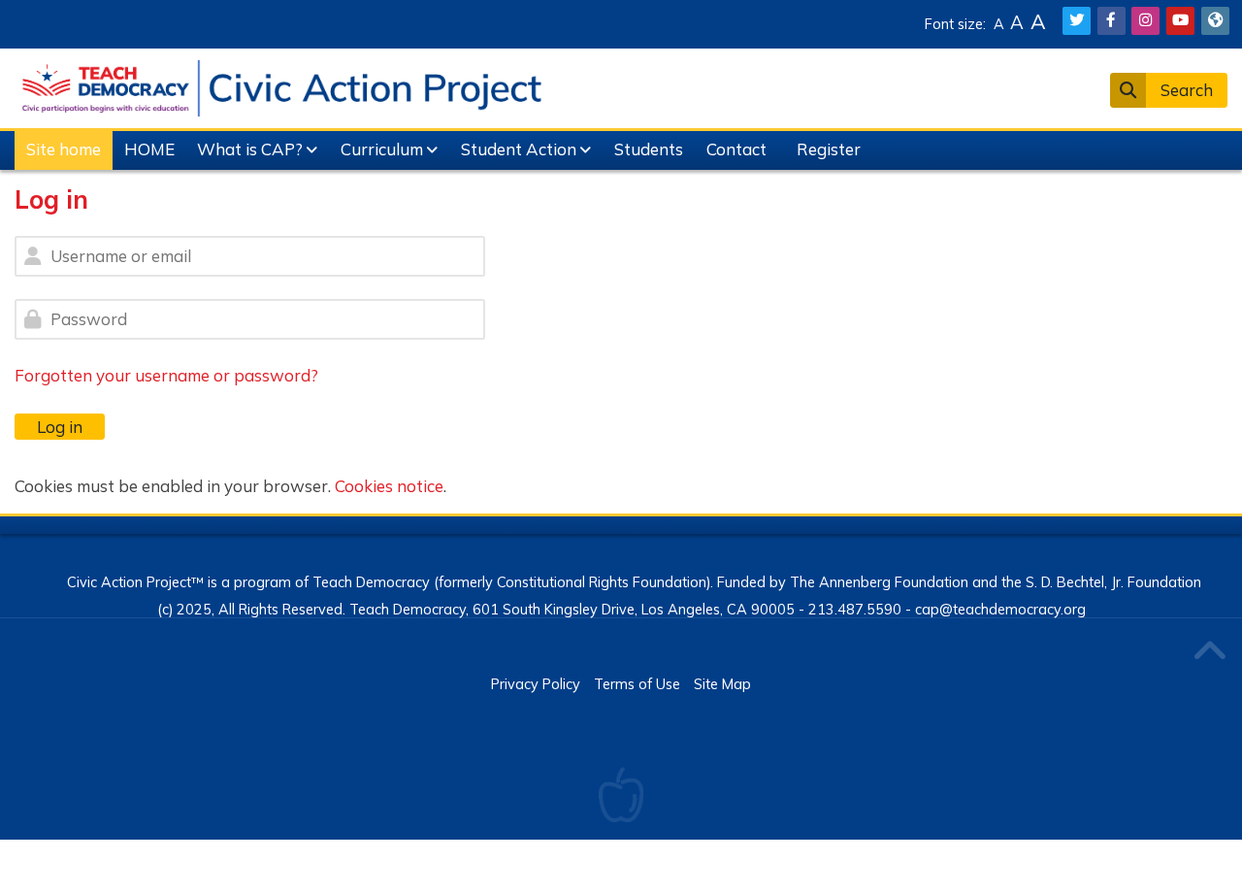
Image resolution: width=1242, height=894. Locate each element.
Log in (59, 426)
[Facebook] (1111, 21)
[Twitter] (1076, 21)
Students (648, 149)
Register (829, 149)
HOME (149, 149)
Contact (736, 149)
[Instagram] (1145, 21)
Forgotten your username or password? (166, 375)
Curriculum (382, 149)
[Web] (1215, 21)
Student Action (518, 149)
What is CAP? (250, 149)
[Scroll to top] (1209, 653)
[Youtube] (1180, 21)
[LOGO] (281, 86)
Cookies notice (389, 486)
